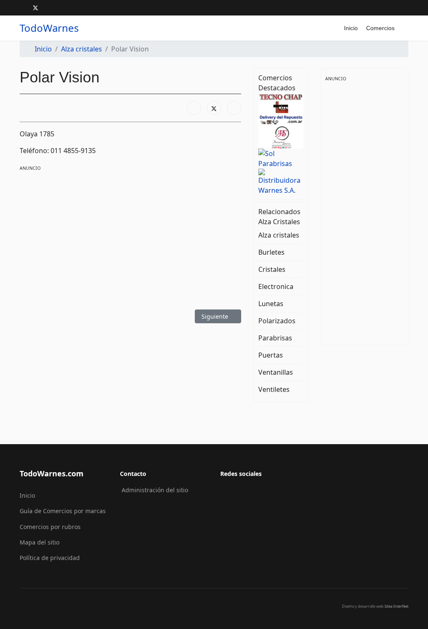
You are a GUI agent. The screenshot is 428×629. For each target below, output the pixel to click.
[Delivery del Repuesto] (280, 119)
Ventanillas (275, 372)
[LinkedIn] (234, 108)
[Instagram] (49, 8)
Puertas (270, 355)
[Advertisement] (130, 230)
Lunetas (270, 303)
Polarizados (277, 320)
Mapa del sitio (39, 542)
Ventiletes (274, 389)
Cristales (271, 269)
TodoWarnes (49, 28)
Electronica (275, 286)
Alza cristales (278, 235)
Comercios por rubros (50, 527)
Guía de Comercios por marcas (63, 511)
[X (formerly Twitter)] (214, 108)
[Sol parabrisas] (280, 158)
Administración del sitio (155, 490)
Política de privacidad (50, 558)
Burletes (271, 252)
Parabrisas (275, 338)
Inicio (351, 28)
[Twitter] (35, 8)
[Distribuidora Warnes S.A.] (280, 181)
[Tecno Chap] (280, 102)
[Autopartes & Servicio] (280, 136)
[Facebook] (22, 8)
